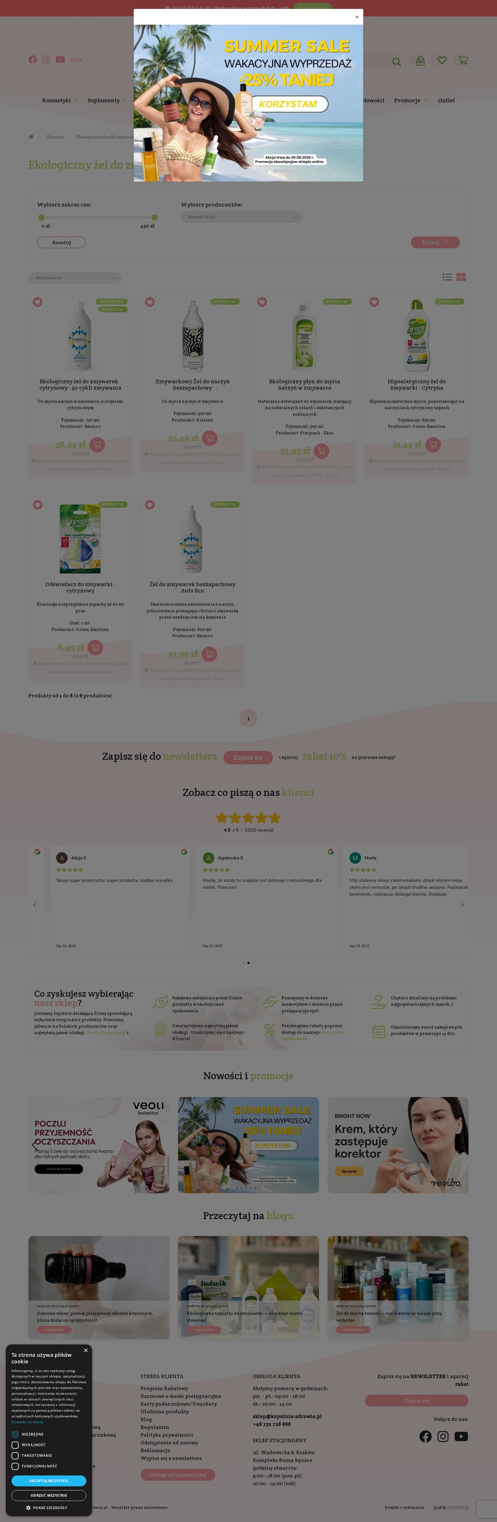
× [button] (85, 1350)
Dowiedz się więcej (27, 1421)
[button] (49, 1508)
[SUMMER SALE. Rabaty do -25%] (248, 103)
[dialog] (49, 1430)
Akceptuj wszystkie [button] (48, 1480)
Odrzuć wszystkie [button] (49, 1495)
